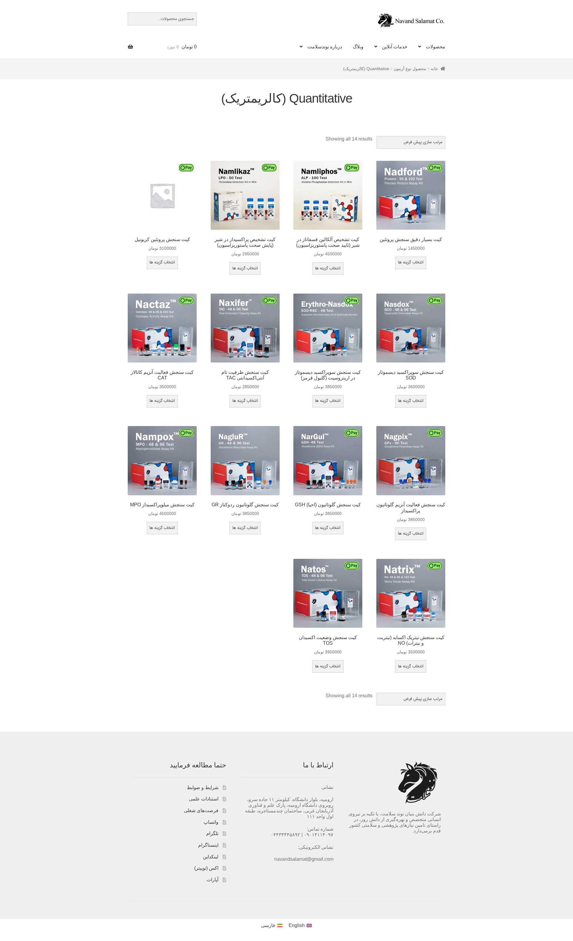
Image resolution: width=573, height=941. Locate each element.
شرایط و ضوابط (202, 787)
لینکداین (210, 856)
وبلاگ (358, 46)
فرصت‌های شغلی (201, 810)
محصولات (435, 46)
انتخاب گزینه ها (410, 262)
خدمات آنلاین (394, 46)
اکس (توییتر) (206, 868)
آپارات (212, 879)
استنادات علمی (203, 798)
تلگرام (212, 833)
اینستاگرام (208, 845)
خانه (434, 68)
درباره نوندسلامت (324, 46)
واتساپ (211, 822)
